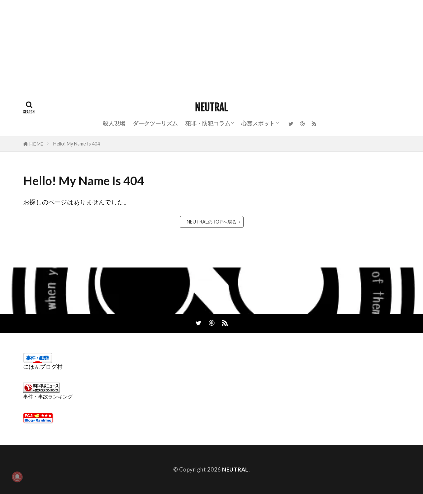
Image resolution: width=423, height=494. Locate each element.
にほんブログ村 (42, 366)
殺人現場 (114, 123)
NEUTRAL (211, 107)
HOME (36, 144)
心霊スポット (258, 123)
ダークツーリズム (155, 123)
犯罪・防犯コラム (207, 123)
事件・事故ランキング (48, 396)
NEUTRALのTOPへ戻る (212, 222)
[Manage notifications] (17, 477)
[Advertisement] (198, 46)
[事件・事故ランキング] (41, 390)
